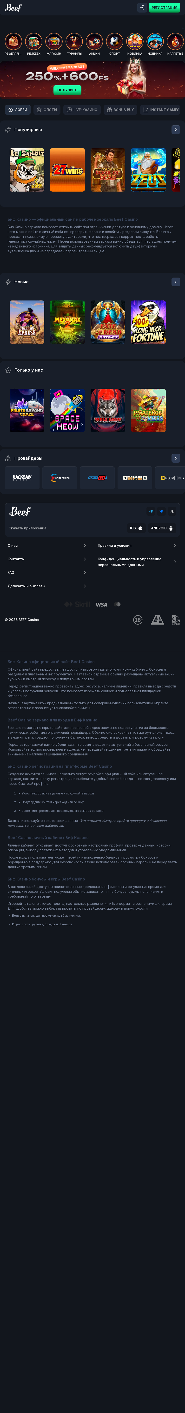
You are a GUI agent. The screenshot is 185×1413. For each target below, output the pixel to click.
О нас (13, 545)
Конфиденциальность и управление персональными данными (129, 562)
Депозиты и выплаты (26, 586)
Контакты (16, 559)
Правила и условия (115, 545)
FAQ (11, 572)
